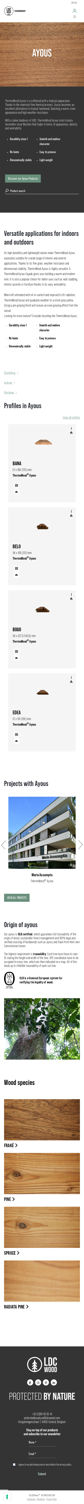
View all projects (17, 898)
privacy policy (65, 1464)
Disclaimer (41, 1499)
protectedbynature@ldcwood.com (42, 1418)
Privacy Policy (51, 1499)
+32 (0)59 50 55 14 (42, 1414)
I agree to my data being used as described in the (44, 1464)
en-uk (74, 2)
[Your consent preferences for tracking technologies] (7, 1497)
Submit (42, 1474)
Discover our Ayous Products (23, 178)
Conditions (31, 1499)
